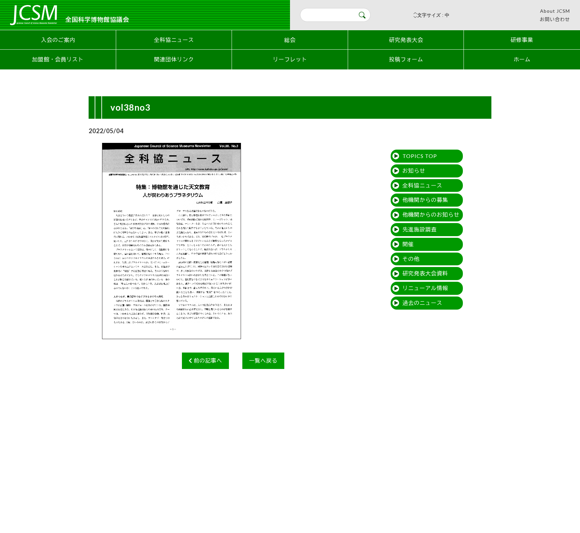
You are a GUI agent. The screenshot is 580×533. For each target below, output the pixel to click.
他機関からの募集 (425, 200)
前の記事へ (207, 360)
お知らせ (413, 170)
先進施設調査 (419, 229)
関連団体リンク (174, 59)
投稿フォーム (406, 59)
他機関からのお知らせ (431, 214)
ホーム (522, 59)
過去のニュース (422, 303)
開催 (408, 244)
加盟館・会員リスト (58, 59)
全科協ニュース (174, 40)
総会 (290, 40)
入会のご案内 (58, 40)
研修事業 (522, 40)
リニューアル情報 (425, 288)
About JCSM (555, 11)
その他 (411, 259)
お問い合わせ (555, 19)
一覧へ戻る (263, 360)
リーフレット (290, 59)
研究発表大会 (406, 40)
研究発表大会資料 (425, 273)
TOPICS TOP (419, 156)
